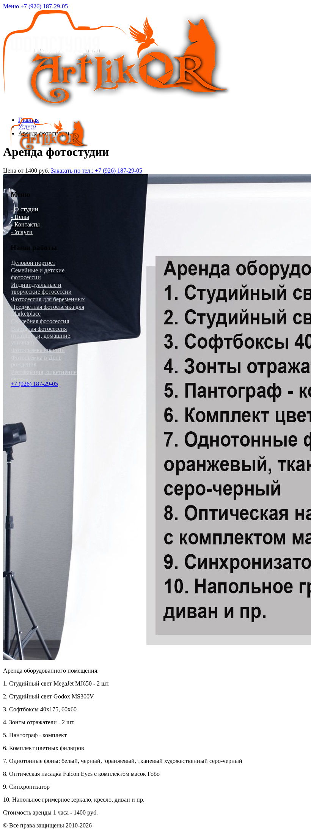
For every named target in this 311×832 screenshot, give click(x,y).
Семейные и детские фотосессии (37, 273)
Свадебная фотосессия (40, 321)
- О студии (24, 209)
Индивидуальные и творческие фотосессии (41, 288)
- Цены (20, 217)
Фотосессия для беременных (48, 299)
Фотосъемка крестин (38, 350)
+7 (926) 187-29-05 (44, 6)
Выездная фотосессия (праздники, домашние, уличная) (41, 336)
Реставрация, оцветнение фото (44, 375)
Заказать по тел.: (96, 170)
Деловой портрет (33, 263)
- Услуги (22, 232)
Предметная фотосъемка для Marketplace (47, 310)
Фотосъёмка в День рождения (36, 361)
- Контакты (25, 224)
